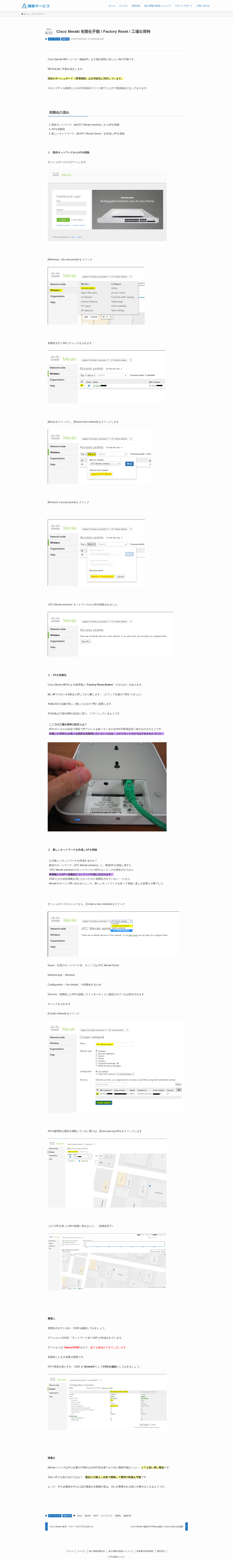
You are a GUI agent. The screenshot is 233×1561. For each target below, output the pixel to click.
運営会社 (161, 1551)
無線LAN (65, 39)
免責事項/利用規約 (145, 1551)
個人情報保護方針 (97, 1551)
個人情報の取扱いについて (121, 1551)
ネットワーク (54, 39)
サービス (81, 1551)
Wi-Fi (96, 1516)
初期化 (118, 1516)
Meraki (88, 1516)
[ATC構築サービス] (35, 6)
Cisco (79, 1516)
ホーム (71, 1551)
